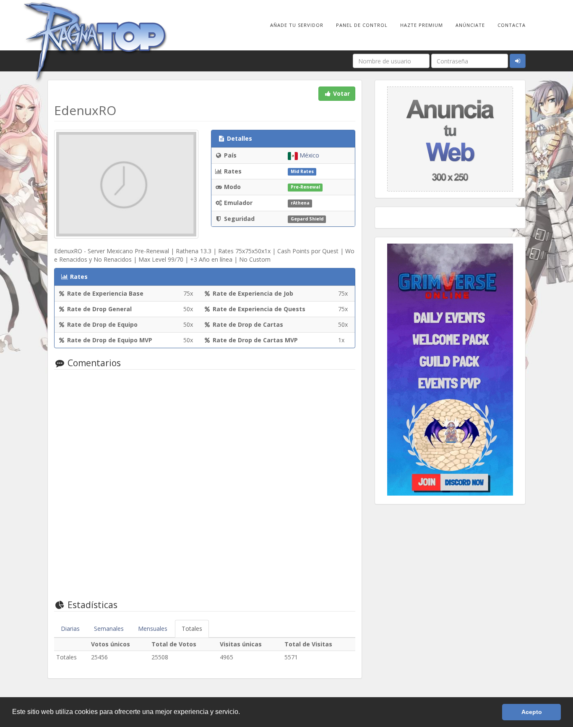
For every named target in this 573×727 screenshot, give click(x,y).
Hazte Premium (421, 25)
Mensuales (152, 629)
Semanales (109, 629)
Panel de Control (362, 25)
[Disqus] (204, 483)
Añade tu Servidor (296, 25)
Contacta (511, 25)
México (308, 155)
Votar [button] (340, 93)
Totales (192, 629)
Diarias (70, 629)
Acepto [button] (531, 712)
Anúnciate (470, 25)
